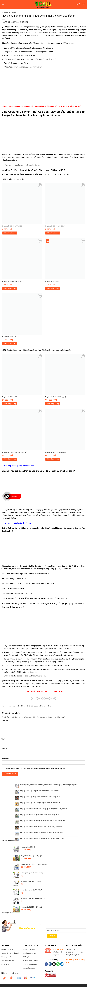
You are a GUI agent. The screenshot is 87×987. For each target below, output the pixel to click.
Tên (3, 739)
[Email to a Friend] (43, 698)
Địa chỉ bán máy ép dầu (9, 13)
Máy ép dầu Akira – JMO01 (10, 336)
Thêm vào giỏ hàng (10, 233)
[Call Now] (7, 496)
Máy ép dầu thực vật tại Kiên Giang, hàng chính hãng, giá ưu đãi (41, 826)
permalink (47, 706)
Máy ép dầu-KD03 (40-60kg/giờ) (55, 397)
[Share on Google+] (50, 698)
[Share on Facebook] (36, 698)
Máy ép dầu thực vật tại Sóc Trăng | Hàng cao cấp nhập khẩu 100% (42, 838)
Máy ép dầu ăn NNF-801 (52, 281)
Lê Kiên (25, 22)
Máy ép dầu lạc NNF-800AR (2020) (13, 281)
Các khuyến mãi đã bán (8, 960)
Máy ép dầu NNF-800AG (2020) (55, 226)
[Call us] (58, 964)
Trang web (5, 759)
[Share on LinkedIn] (54, 698)
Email (4, 749)
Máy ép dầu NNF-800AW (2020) (12, 226)
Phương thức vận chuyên (30, 960)
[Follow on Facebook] (46, 964)
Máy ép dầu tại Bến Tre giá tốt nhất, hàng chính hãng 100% (39, 815)
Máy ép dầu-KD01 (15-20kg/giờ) (55, 452)
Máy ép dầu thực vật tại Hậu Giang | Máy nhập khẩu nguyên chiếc (41, 832)
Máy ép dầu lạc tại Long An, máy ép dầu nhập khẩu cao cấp (40, 791)
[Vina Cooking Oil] (43, 4)
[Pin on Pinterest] (47, 698)
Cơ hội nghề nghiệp (7, 957)
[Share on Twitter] (40, 698)
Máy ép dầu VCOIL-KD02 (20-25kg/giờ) (14, 452)
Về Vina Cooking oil (7, 949)
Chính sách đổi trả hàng (30, 964)
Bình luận (5, 721)
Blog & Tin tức (5, 964)
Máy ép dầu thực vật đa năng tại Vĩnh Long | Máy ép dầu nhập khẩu (42, 820)
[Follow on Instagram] (50, 964)
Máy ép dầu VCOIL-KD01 (10, 397)
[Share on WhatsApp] (32, 698)
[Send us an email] (54, 964)
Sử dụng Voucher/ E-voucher (32, 957)
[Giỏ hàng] (83, 4)
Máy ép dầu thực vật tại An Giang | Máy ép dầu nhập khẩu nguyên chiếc (43, 809)
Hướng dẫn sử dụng (29, 968)
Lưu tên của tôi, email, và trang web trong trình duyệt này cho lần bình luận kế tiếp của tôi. (36, 768)
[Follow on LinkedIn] (62, 964)
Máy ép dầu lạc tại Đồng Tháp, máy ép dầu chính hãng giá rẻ (40, 797)
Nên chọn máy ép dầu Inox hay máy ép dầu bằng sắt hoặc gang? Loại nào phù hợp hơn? (49, 785)
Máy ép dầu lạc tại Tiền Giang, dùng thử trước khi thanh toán (40, 803)
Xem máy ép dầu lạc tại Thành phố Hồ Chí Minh (23, 165)
